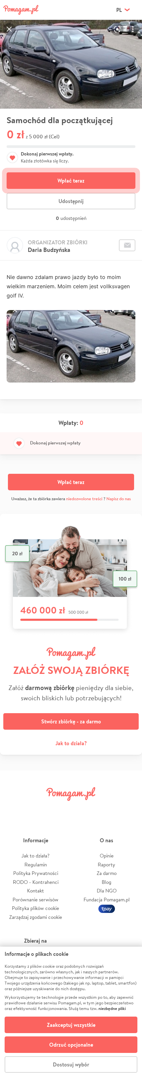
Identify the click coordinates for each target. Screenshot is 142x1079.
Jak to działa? (71, 743)
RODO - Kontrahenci (35, 882)
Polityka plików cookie (35, 908)
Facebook (14, 809)
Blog (106, 882)
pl (119, 10)
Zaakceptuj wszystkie (71, 1024)
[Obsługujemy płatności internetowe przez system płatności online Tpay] (106, 908)
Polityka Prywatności (35, 873)
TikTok (105, 809)
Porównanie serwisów (35, 899)
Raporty (106, 864)
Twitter (37, 809)
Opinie (107, 856)
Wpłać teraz (71, 180)
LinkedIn (82, 809)
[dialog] (71, 1013)
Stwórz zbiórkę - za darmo (71, 721)
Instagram (59, 809)
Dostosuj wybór (71, 1064)
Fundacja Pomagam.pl (107, 899)
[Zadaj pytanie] (127, 245)
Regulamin (35, 864)
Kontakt (35, 891)
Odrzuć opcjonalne (71, 1044)
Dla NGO (107, 891)
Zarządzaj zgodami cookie (35, 917)
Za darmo (107, 873)
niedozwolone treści (84, 499)
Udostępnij (71, 201)
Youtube (127, 809)
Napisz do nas (118, 499)
